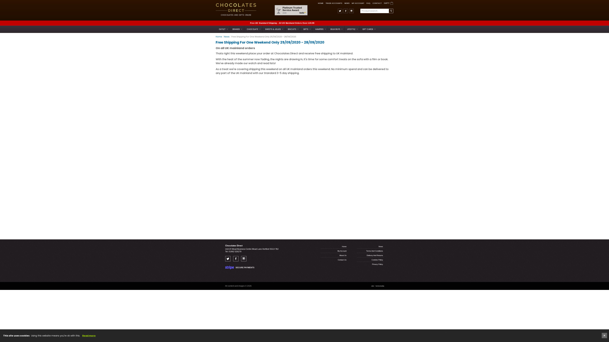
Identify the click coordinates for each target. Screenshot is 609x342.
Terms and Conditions (374, 251)
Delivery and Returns (375, 255)
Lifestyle (351, 29)
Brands (236, 29)
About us (343, 255)
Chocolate (253, 29)
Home (320, 3)
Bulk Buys (336, 29)
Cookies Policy (377, 260)
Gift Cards (368, 29)
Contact (377, 3)
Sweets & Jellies (273, 29)
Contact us (342, 260)
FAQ (368, 3)
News (347, 3)
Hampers (319, 29)
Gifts (306, 29)
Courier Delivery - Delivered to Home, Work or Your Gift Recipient (379, 23)
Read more (89, 335)
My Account (358, 3)
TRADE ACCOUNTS (334, 3)
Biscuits (292, 29)
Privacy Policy (377, 264)
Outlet (222, 29)
